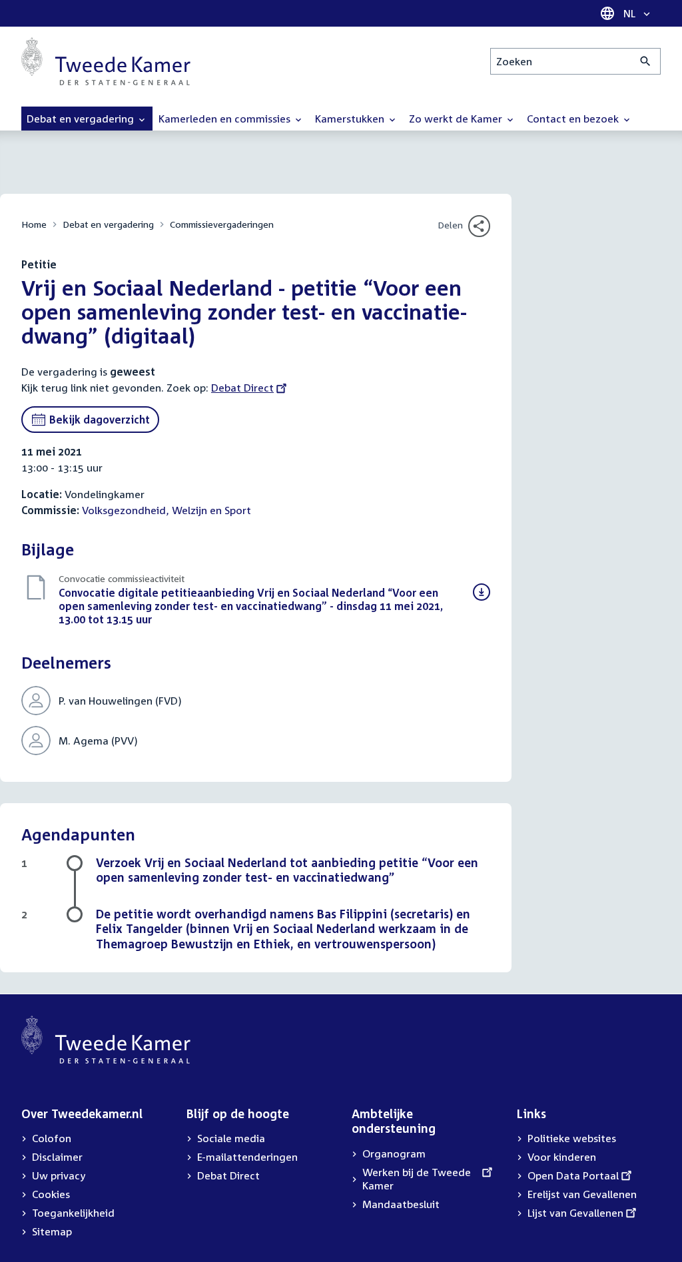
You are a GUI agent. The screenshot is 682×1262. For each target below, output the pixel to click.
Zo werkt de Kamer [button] (457, 118)
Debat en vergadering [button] (82, 118)
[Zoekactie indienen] (646, 61)
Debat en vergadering (108, 224)
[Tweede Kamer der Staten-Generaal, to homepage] (105, 61)
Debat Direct (242, 387)
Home (34, 224)
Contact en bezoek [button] (574, 118)
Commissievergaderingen (222, 224)
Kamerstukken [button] (351, 118)
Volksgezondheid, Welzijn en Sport (166, 510)
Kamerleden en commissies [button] (226, 118)
